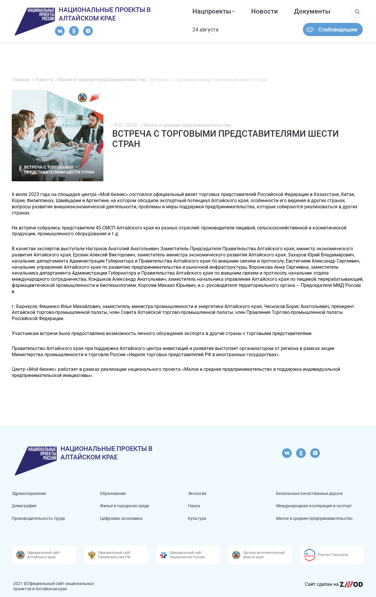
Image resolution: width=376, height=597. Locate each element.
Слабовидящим (337, 29)
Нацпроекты (211, 11)
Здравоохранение (29, 493)
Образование (113, 493)
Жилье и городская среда (124, 505)
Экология (197, 493)
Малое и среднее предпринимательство (314, 518)
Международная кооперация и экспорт (314, 505)
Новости (264, 11)
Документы (312, 11)
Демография (24, 505)
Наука (194, 505)
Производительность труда (38, 518)
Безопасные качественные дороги (309, 493)
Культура (197, 518)
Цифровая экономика (121, 518)
